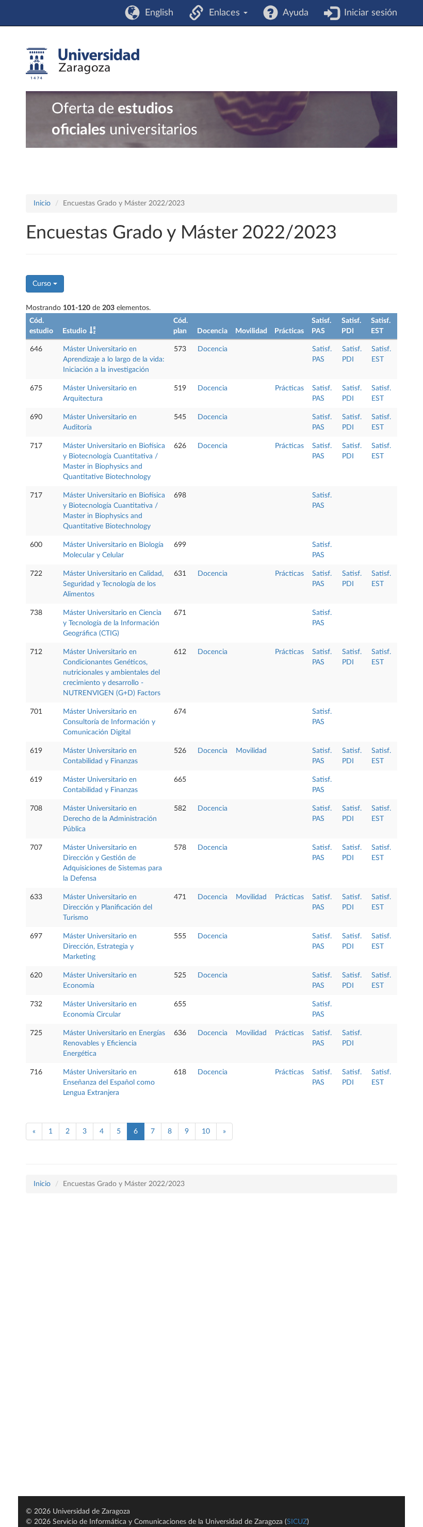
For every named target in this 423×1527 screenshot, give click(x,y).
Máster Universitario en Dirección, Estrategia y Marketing (100, 946)
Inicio (42, 203)
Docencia (212, 349)
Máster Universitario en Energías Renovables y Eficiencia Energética (114, 1043)
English (156, 13)
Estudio (74, 331)
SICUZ (297, 1521)
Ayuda (293, 13)
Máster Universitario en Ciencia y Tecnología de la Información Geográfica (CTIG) (112, 623)
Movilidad (251, 750)
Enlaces (223, 13)
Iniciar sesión (368, 13)
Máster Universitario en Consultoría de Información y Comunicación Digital (109, 722)
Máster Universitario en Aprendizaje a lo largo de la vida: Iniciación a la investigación (114, 359)
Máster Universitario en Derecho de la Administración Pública (110, 819)
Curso (42, 283)
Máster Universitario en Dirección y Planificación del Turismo (107, 907)
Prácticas (289, 388)
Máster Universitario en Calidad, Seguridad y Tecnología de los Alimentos (113, 584)
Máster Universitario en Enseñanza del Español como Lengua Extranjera (109, 1082)
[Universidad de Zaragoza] (82, 64)
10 (206, 1131)
